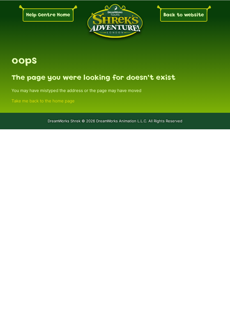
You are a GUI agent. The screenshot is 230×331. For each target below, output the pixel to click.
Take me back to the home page (43, 101)
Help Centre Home (48, 15)
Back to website (184, 15)
